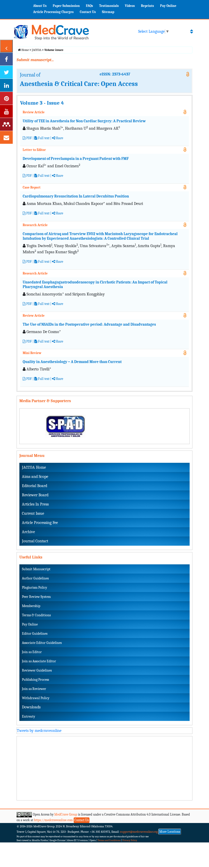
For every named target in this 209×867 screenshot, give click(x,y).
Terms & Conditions (36, 615)
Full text (43, 138)
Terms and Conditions (109, 840)
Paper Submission (66, 6)
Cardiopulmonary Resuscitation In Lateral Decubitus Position (76, 196)
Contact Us (88, 12)
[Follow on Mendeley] (6, 124)
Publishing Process (35, 679)
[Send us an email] (6, 137)
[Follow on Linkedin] (6, 85)
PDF (28, 138)
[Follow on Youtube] (6, 111)
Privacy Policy (129, 840)
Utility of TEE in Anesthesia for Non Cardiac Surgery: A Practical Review (84, 121)
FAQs (89, 6)
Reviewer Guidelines (37, 670)
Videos (130, 6)
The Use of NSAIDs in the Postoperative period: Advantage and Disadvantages (89, 324)
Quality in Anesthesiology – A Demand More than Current (72, 361)
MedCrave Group (65, 814)
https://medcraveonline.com (54, 820)
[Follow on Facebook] (6, 59)
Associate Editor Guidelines (42, 643)
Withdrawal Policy (35, 698)
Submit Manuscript (36, 569)
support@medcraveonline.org (139, 831)
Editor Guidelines (34, 633)
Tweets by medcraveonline (39, 730)
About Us (40, 6)
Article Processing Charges (53, 12)
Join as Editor (32, 652)
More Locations (169, 831)
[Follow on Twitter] (6, 72)
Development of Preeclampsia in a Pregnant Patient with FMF (76, 158)
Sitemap (108, 12)
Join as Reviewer (34, 689)
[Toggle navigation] (191, 31)
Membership (31, 606)
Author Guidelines (35, 578)
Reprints (147, 6)
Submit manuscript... (35, 60)
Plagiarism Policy (34, 587)
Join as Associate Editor (39, 661)
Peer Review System (36, 597)
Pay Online (168, 6)
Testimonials (109, 6)
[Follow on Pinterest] (6, 98)
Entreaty (28, 716)
